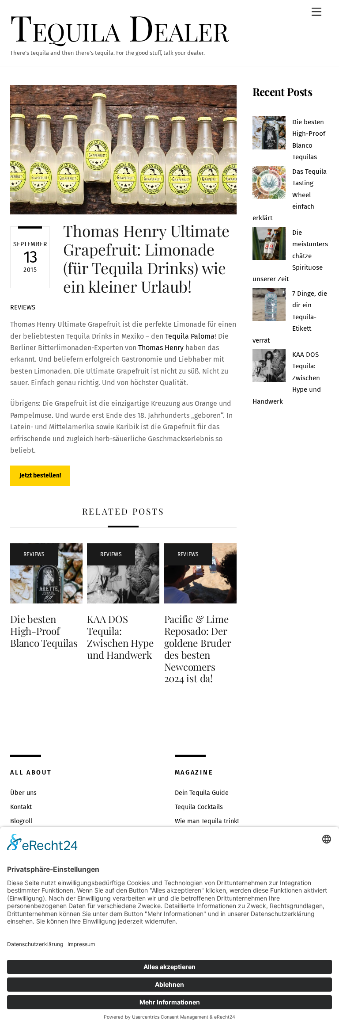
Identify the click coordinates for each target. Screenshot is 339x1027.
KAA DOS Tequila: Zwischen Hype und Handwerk (120, 636)
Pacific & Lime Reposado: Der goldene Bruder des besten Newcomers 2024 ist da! (197, 648)
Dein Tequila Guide (202, 793)
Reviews (22, 307)
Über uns (23, 793)
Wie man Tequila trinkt (207, 821)
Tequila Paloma (190, 336)
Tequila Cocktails (199, 807)
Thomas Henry (160, 348)
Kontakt (21, 807)
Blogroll (21, 821)
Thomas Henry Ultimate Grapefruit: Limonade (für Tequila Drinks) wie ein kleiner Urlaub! (146, 258)
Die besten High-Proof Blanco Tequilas (44, 630)
